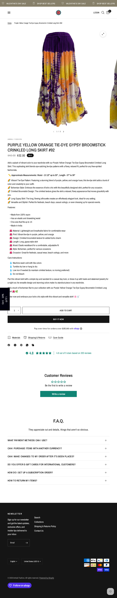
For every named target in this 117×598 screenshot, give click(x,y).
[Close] (98, 275)
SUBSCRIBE (80, 307)
